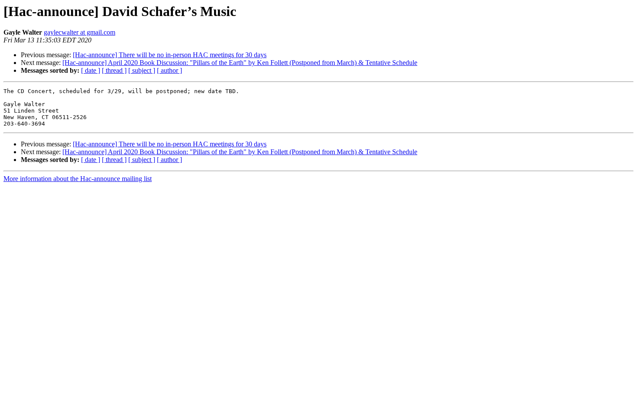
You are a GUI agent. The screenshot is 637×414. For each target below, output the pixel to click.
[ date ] (90, 70)
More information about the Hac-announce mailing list (77, 178)
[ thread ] (114, 70)
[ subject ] (141, 70)
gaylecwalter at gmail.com (79, 32)
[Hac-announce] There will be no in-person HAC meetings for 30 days (169, 54)
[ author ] (169, 70)
